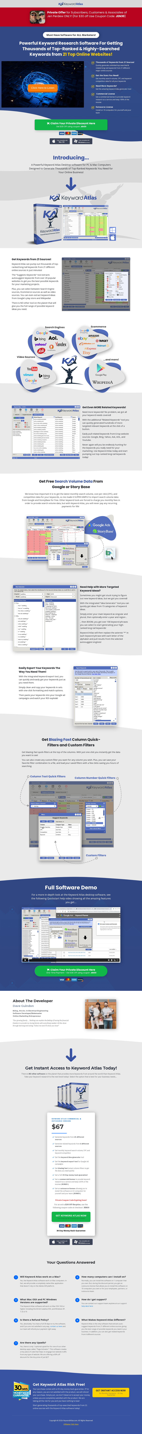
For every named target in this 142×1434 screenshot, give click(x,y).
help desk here (87, 1306)
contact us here (56, 1326)
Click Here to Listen (42, 87)
